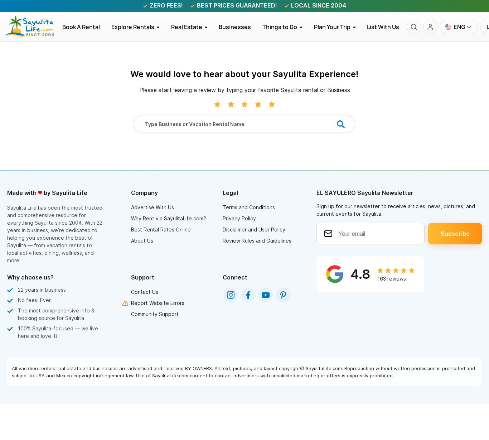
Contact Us (144, 292)
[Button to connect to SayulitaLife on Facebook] (248, 295)
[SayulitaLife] (33, 34)
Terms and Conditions (249, 207)
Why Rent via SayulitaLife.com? (168, 218)
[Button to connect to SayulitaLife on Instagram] (230, 295)
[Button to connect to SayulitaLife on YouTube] (265, 295)
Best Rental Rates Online (161, 229)
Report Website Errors (157, 303)
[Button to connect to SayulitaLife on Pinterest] (283, 295)
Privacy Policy (239, 218)
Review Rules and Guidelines (257, 241)
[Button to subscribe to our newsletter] (455, 233)
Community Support (155, 314)
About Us (142, 241)
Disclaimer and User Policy (254, 229)
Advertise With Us (152, 207)
